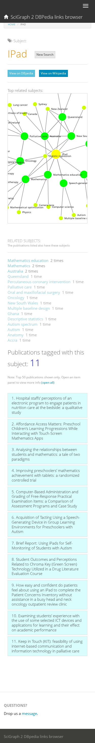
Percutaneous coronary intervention (39, 281)
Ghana (13, 313)
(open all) (47, 382)
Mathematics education (28, 260)
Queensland (18, 276)
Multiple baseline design (29, 308)
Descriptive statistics (25, 318)
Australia (15, 271)
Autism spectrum (22, 324)
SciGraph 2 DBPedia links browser (45, 17)
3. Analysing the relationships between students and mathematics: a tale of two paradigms (46, 454)
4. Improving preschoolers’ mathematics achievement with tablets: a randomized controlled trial (46, 475)
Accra (12, 340)
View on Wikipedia (53, 73)
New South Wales (23, 302)
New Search (44, 54)
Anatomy (16, 334)
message (29, 713)
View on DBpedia (21, 73)
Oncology (16, 297)
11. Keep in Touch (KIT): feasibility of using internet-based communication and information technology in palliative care (47, 646)
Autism (14, 329)
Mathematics (19, 265)
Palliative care (20, 287)
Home (11, 24)
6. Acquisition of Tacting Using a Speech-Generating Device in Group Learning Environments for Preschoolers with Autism (46, 524)
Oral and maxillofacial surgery (34, 292)
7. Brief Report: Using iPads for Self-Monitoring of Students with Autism (42, 545)
